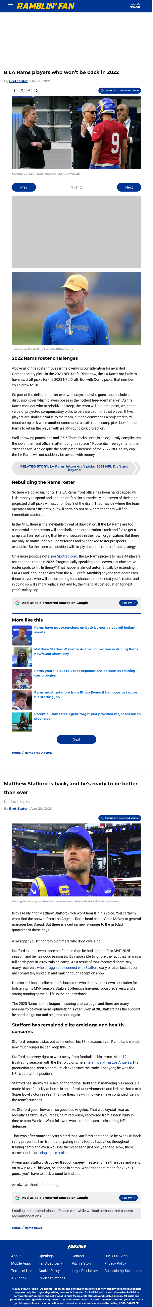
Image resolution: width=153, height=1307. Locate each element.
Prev (23, 187)
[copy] (36, 90)
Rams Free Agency (38, 752)
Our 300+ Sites (116, 1256)
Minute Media (29, 1288)
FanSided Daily (50, 1263)
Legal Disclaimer (85, 1271)
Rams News (33, 1228)
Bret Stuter (18, 81)
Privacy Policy (115, 1263)
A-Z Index (18, 1278)
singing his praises (54, 1153)
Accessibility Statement (123, 1271)
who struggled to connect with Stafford (67, 967)
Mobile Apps (21, 1263)
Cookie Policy (49, 1271)
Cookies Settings (52, 1278)
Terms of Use (21, 1271)
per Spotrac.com (64, 556)
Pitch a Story (82, 1263)
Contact (78, 1256)
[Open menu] (10, 6)
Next (129, 187)
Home (16, 752)
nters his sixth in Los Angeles (108, 1062)
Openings (46, 1256)
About (16, 1256)
